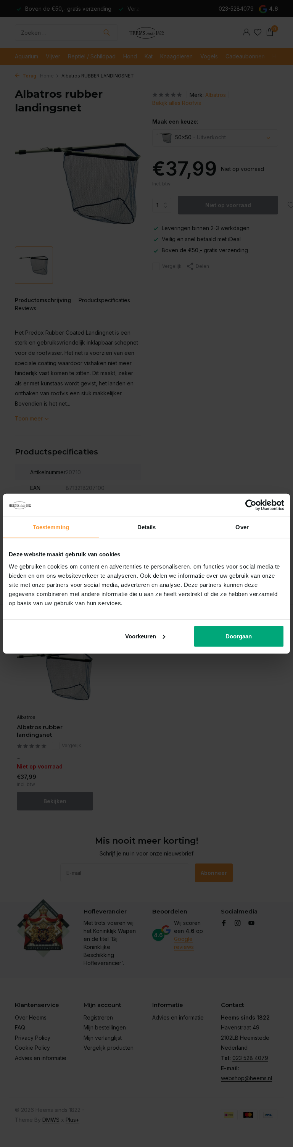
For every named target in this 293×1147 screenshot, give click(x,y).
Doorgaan (238, 636)
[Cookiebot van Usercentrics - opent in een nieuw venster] (250, 505)
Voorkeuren (140, 636)
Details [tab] (146, 527)
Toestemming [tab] (51, 527)
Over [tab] (241, 527)
